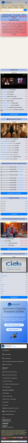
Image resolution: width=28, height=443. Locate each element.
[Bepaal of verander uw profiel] (26, 3)
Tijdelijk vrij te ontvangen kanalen (14, 249)
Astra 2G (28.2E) (10, 91)
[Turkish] (24, 437)
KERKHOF (16, 7)
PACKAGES (4, 7)
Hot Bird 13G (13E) (10, 238)
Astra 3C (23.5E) (7, 240)
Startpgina (14, 346)
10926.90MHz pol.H (21, 167)
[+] (6, 5)
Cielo (2, 273)
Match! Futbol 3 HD (4, 147)
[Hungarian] (5, 438)
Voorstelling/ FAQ (5, 350)
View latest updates (14, 114)
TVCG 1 (2, 240)
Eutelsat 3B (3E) (13, 167)
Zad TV (3, 98)
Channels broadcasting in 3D (9, 411)
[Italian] (14, 437)
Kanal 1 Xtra (3, 158)
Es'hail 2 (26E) (11, 245)
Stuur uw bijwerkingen (6, 358)
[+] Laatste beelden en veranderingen (9, 378)
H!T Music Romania (4, 243)
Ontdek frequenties (13, 329)
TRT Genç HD (3, 138)
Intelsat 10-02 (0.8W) (13, 243)
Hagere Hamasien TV (6, 105)
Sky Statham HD (5, 89)
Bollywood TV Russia (5, 143)
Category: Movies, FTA (6, 421)
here (3, 25)
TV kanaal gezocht (14, 297)
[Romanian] (3, 438)
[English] (2, 437)
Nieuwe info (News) (7, 364)
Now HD (2, 152)
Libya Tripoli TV (4, 156)
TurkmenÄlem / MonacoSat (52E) (15, 107)
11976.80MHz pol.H (21, 187)
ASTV (2, 286)
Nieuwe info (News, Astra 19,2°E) (10, 375)
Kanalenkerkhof (5, 402)
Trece (2, 293)
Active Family (3, 238)
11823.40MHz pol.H (21, 180)
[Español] (12, 437)
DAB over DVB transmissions (8, 414)
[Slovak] (18, 437)
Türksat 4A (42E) (14, 103)
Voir (26, 201)
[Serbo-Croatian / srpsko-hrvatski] (2, 438)
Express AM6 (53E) (15, 105)
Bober (2, 278)
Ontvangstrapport (5, 393)
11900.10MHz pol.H (21, 189)
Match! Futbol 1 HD (4, 150)
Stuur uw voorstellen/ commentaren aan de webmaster (13, 361)
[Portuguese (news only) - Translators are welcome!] (11, 437)
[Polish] (15, 437)
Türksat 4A (15, 138)
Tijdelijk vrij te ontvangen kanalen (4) (12, 384)
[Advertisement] (14, 53)
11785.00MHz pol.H (21, 178)
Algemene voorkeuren (6, 354)
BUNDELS (10, 7)
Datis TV (3, 109)
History (2, 289)
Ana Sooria (4, 96)
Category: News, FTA (6, 420)
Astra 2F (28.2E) (12, 89)
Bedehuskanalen (4, 275)
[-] (9, 5)
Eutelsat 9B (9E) (13, 178)
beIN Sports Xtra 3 (4, 245)
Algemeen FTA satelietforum (7, 427)
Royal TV (3, 107)
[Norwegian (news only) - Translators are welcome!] (9, 437)
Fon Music (3, 141)
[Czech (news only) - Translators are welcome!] (17, 437)
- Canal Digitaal (12, 399)
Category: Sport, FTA (6, 419)
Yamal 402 (13, 141)
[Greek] (20, 437)
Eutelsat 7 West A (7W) (11, 96)
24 (1, 282)
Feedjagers (4, 426)
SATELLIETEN (15, 5)
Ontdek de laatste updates (13, 325)
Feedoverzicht (5, 425)
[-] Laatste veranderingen (7, 381)
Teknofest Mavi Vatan (6, 103)
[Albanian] (6, 438)
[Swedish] (8, 437)
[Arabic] (23, 437)
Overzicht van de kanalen (7, 396)
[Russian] (26, 437)
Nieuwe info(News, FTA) (5, 368)
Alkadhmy (2, 284)
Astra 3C (15, 158)
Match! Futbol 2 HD (4, 145)
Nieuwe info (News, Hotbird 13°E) (10, 371)
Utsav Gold (4, 91)
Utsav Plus (4, 94)
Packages (4, 399)
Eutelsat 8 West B (17, 156)
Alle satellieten (14, 214)
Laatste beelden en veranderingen (14, 193)
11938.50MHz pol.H (21, 184)
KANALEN (21, 5)
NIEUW (3, 5)
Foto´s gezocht (5, 405)
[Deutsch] (6, 437)
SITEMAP (22, 7)
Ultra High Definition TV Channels (11, 408)
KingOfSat (23, 441)
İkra (1, 280)
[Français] (3, 437)
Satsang (2, 291)
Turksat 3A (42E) (10, 100)
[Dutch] (5, 437)
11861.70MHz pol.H (21, 182)
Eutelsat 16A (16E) (13, 171)
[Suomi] (21, 437)
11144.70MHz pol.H (20, 169)
